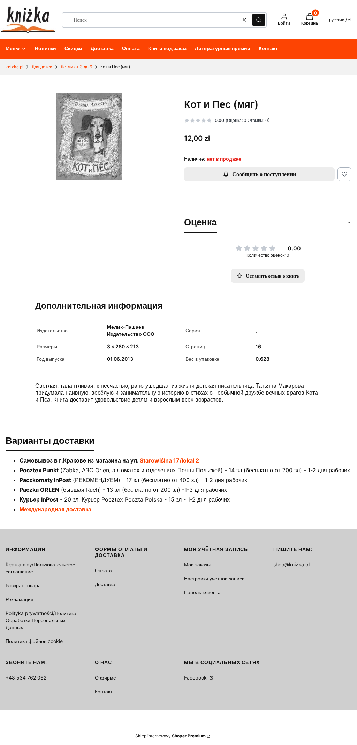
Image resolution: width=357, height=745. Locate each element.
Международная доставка (55, 509)
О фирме (105, 678)
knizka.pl (14, 66)
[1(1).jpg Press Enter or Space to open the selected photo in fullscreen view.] (89, 136)
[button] (258, 20)
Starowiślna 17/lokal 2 (169, 460)
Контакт (103, 691)
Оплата (103, 570)
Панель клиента (202, 592)
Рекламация (19, 599)
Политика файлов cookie (34, 641)
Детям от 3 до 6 (76, 66)
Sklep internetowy (170, 735)
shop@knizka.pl (291, 564)
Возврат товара (23, 585)
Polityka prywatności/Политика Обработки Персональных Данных (41, 620)
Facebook (196, 678)
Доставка (105, 584)
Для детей (42, 66)
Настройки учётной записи (214, 578)
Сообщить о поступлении (264, 174)
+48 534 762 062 (26, 678)
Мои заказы (197, 564)
